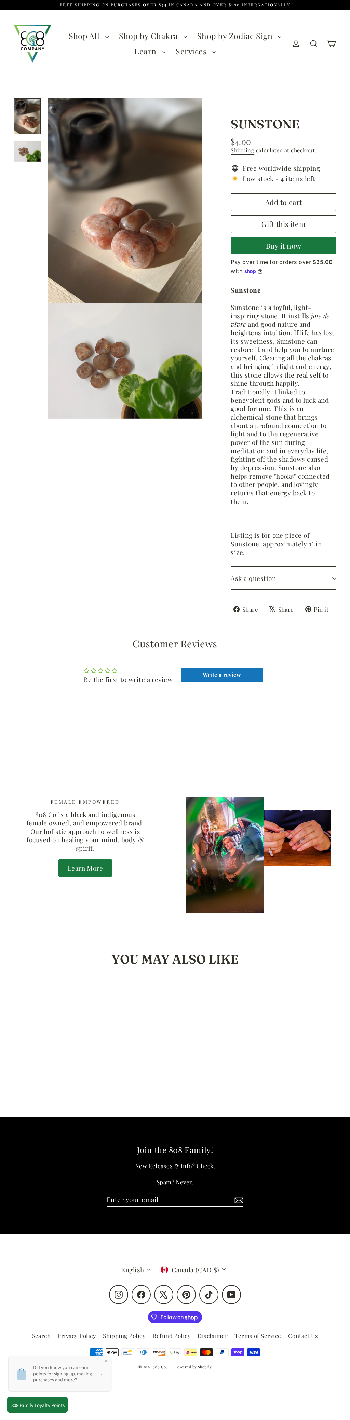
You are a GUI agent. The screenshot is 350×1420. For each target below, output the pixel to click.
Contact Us (303, 1335)
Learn (146, 51)
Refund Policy (171, 1335)
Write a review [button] (222, 674)
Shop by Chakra (149, 35)
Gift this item (283, 224)
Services (192, 51)
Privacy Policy (76, 1335)
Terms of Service (257, 1335)
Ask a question (253, 578)
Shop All (85, 35)
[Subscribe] (237, 1199)
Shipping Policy (124, 1335)
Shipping (242, 150)
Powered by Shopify (193, 1366)
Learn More (85, 867)
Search (41, 1335)
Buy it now (283, 245)
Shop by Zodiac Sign (236, 35)
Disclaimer (213, 1335)
